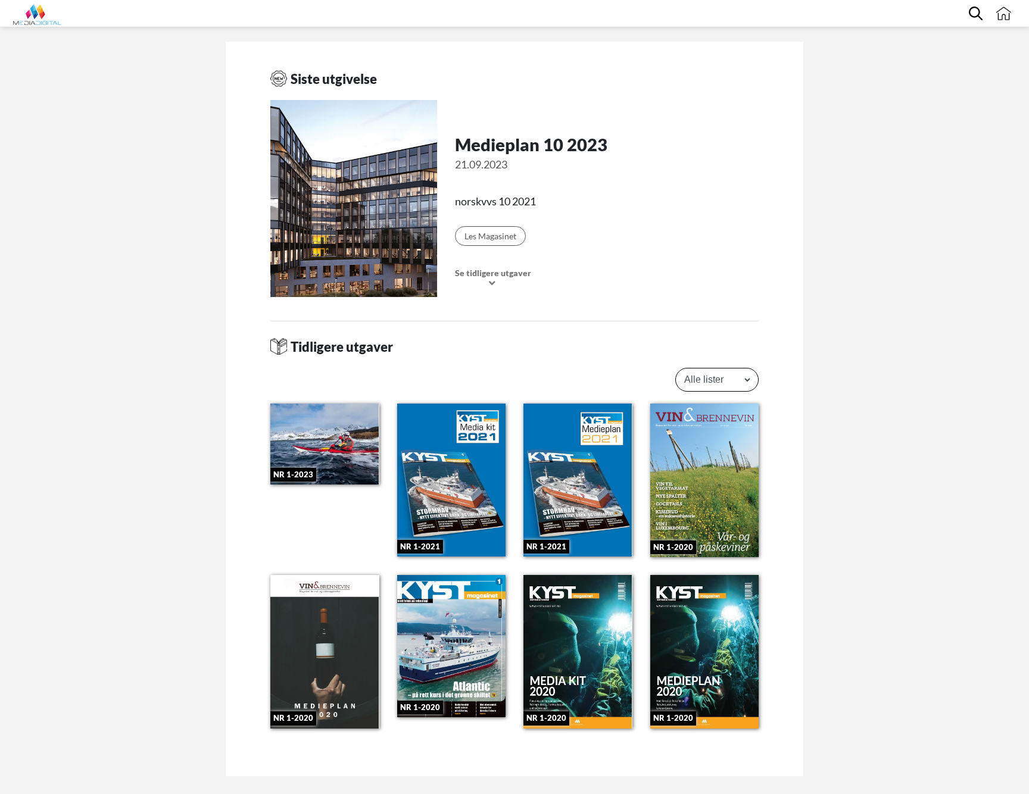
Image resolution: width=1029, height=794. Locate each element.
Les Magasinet (490, 236)
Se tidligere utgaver (493, 273)
